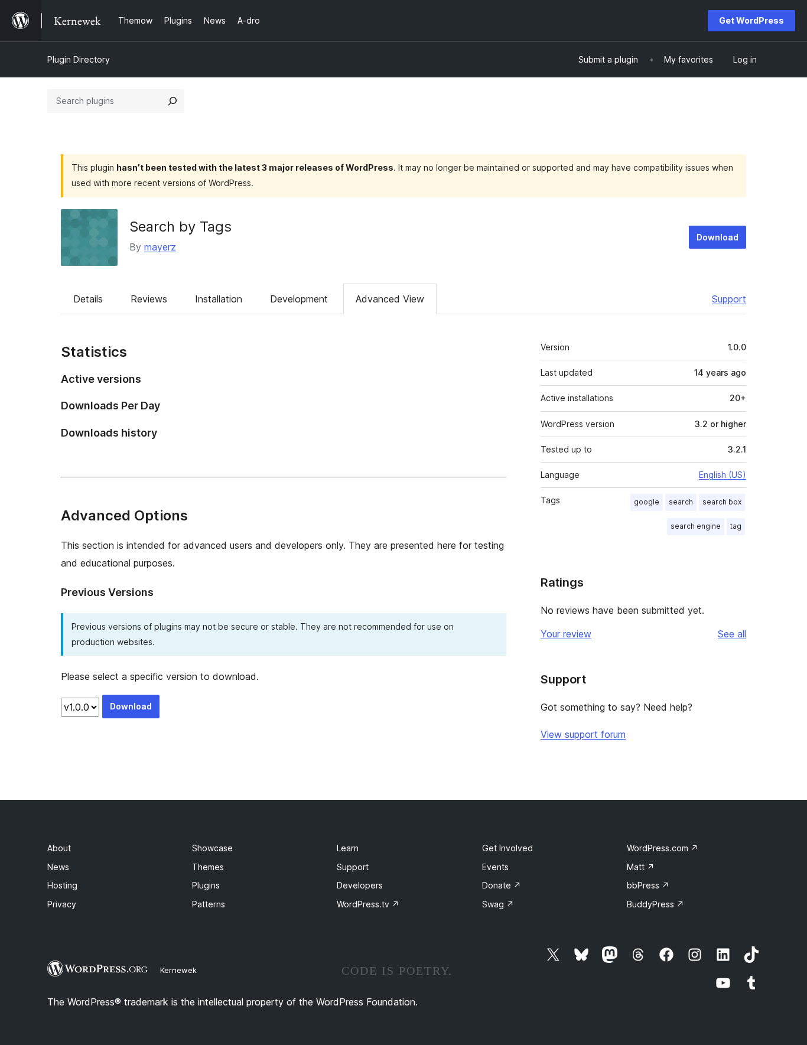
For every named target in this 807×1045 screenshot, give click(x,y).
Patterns (208, 904)
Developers (360, 885)
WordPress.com (662, 848)
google (646, 501)
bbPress (648, 885)
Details (88, 299)
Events (495, 867)
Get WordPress (751, 20)
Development (299, 299)
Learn (348, 848)
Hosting (62, 885)
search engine (696, 526)
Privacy (61, 904)
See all (732, 634)
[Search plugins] (172, 101)
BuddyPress (655, 904)
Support (729, 299)
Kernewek (178, 970)
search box (721, 501)
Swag (498, 904)
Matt (641, 867)
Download (717, 237)
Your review (566, 634)
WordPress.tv (368, 904)
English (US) (722, 475)
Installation (218, 299)
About (59, 848)
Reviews (149, 299)
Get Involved (507, 848)
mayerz (160, 247)
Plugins (206, 885)
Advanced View (390, 299)
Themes (208, 867)
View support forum (583, 734)
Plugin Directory (78, 59)
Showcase (212, 848)
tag (735, 526)
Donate (501, 885)
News (58, 867)
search (681, 501)
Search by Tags (180, 226)
